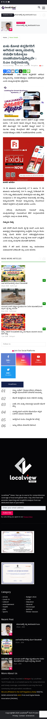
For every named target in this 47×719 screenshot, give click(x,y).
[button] (44, 15)
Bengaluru (34, 66)
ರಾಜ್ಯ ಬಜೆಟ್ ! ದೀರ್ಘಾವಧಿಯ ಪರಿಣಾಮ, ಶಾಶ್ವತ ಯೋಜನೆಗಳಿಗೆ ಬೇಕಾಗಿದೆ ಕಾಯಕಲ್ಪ (27, 391)
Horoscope (30, 607)
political (29, 610)
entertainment (8, 605)
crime (28, 600)
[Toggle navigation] (44, 8)
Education (30, 602)
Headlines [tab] (12, 384)
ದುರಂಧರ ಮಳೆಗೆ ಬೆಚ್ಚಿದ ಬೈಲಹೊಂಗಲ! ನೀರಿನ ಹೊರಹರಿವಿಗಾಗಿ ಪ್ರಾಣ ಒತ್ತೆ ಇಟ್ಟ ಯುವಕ (21, 308)
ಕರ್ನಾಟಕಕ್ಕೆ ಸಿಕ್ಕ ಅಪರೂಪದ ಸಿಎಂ (26, 15)
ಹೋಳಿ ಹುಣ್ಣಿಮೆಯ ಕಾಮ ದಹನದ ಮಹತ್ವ (27, 398)
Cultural (6, 602)
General (29, 605)
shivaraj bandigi (8, 66)
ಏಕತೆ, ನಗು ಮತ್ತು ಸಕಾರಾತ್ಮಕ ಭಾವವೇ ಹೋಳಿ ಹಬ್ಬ (28, 405)
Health (5, 607)
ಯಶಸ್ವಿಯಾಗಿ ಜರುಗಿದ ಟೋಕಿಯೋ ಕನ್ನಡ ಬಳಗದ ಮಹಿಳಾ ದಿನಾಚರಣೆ (27, 413)
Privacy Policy (28, 517)
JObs (4, 610)
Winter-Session (32, 612)
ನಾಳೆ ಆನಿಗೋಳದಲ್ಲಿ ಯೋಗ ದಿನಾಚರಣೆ (14, 283)
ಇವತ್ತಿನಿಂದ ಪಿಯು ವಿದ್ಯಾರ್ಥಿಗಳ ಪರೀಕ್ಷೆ (25, 419)
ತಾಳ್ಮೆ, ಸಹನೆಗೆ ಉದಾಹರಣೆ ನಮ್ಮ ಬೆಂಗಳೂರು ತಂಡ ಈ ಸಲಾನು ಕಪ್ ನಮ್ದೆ (22, 333)
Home (5, 38)
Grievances (30, 716)
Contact (22, 716)
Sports (5, 612)
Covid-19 (6, 600)
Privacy (15, 716)
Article (5, 597)
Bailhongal (13, 286)
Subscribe (7, 513)
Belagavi (12, 337)
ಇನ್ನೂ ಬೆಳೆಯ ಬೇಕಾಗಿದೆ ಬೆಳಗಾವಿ (24, 425)
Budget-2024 (31, 597)
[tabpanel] (23, 407)
